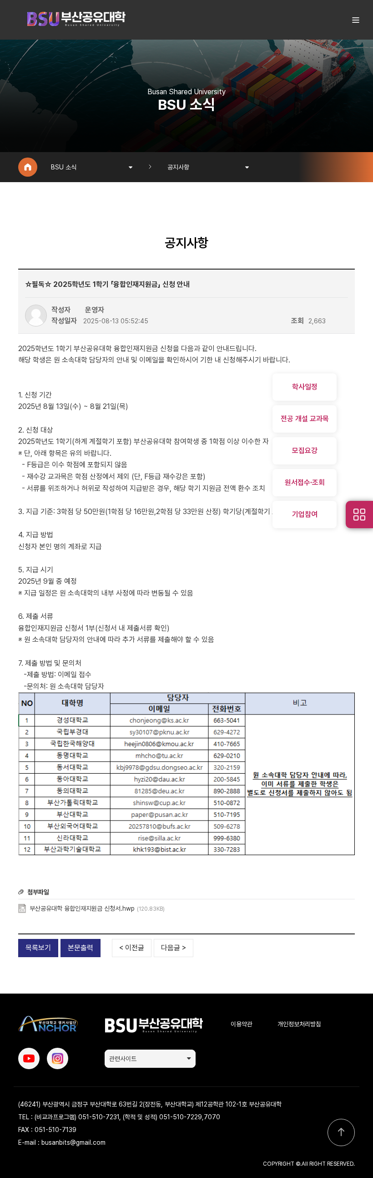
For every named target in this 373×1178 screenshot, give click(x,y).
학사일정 (305, 386)
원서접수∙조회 (305, 482)
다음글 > (173, 947)
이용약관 (241, 1024)
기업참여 (305, 514)
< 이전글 (131, 947)
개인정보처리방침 (299, 1024)
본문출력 (80, 947)
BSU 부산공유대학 (75, 20)
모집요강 (305, 450)
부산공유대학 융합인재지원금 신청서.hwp (97, 908)
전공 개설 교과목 (305, 418)
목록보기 (38, 947)
